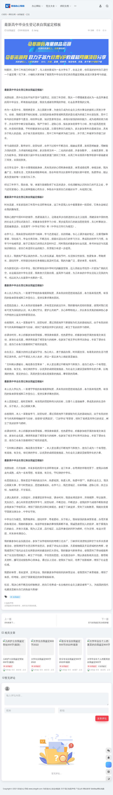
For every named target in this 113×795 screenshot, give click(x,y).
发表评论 (102, 718)
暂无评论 (10, 678)
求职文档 (12, 14)
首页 (5, 14)
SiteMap (94, 788)
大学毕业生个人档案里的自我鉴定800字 (98, 660)
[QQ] (109, 758)
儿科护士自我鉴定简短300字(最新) (13, 660)
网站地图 (100, 788)
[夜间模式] (109, 779)
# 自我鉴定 (102, 666)
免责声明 (71, 788)
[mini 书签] (109, 772)
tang (36, 30)
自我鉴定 (20, 14)
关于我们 (64, 788)
